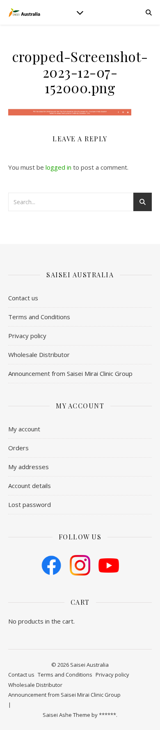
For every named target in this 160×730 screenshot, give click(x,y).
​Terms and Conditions (39, 317)
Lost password (29, 504)
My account (24, 429)
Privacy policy (27, 336)
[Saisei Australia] (24, 12)
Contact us (23, 298)
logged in (58, 167)
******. (108, 714)
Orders (18, 448)
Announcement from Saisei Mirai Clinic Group (70, 373)
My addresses (28, 467)
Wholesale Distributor (39, 354)
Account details (29, 485)
